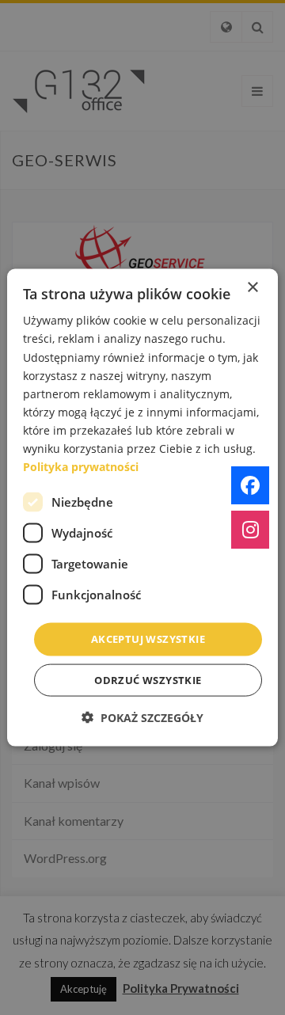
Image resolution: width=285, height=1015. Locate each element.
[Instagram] (250, 530)
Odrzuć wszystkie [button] (147, 679)
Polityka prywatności (81, 466)
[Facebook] (250, 485)
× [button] (252, 288)
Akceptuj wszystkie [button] (148, 639)
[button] (142, 717)
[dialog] (142, 508)
